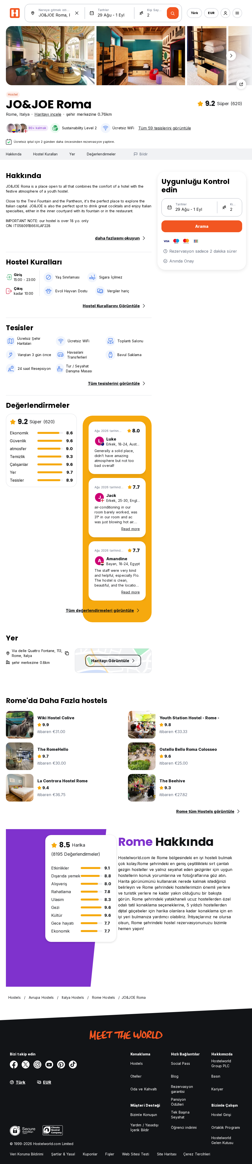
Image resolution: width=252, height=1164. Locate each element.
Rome (11, 114)
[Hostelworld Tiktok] (73, 1064)
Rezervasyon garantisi (182, 1089)
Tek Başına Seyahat (180, 1114)
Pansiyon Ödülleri (178, 1101)
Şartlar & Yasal (63, 1154)
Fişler (109, 1154)
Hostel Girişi (221, 1115)
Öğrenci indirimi (184, 1127)
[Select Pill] (225, 13)
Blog (174, 1076)
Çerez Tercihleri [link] (196, 1154)
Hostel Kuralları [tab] (45, 154)
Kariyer (217, 1089)
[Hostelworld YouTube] (49, 1064)
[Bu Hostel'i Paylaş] (241, 84)
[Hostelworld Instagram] (37, 1064)
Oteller (136, 1076)
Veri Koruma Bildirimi (26, 1154)
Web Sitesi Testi (135, 1154)
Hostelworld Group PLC (221, 1063)
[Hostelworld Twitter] (26, 1064)
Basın (215, 1076)
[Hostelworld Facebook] (14, 1064)
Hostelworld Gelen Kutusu (222, 1140)
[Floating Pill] (231, 56)
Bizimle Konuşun (143, 1115)
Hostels (136, 1063)
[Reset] (77, 13)
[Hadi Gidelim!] (173, 13)
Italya (24, 114)
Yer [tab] (72, 154)
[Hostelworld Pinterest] (61, 1064)
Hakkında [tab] (13, 154)
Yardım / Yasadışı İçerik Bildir (144, 1127)
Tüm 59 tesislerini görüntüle (164, 128)
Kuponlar (90, 1154)
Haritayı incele (47, 114)
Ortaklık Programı (225, 1127)
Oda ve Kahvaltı (143, 1089)
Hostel (13, 94)
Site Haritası (166, 1154)
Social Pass (180, 1063)
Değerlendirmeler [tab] (101, 154)
